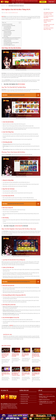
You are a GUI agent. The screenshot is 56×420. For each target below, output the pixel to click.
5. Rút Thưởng (6, 36)
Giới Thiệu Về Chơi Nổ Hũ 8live (7, 24)
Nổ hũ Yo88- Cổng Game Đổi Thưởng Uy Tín (26, 374)
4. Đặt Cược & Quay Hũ (7, 35)
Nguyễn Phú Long (15, 12)
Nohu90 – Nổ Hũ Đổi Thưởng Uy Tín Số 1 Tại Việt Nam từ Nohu (25, 0)
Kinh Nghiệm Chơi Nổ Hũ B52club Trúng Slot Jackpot (16, 374)
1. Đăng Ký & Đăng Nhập (7, 31)
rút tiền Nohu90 (18, 225)
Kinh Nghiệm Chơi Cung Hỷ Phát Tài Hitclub (36, 374)
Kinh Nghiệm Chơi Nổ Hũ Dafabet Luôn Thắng (48, 13)
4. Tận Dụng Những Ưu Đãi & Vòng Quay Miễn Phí (11, 42)
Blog (7, 5)
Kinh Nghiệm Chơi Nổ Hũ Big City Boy (48, 17)
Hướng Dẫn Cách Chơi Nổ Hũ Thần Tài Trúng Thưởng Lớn (36, 355)
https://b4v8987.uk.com (47, 394)
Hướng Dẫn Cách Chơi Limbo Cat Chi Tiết (6, 374)
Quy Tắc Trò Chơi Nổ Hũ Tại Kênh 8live (8, 25)
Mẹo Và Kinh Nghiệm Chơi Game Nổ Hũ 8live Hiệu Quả (11, 37)
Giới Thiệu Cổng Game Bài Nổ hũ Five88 (25, 355)
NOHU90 (11, 325)
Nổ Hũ (3, 16)
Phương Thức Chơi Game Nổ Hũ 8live (8, 30)
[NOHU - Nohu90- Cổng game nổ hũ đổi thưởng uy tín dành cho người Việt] (5, 2)
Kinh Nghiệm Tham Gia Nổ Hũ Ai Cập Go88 (49, 25)
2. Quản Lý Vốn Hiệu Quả (7, 40)
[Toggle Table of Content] (19, 23)
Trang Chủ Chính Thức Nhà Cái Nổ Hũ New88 (15, 355)
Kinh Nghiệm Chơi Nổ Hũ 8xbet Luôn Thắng (48, 29)
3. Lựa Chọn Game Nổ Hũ (7, 34)
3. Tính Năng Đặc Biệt (7, 29)
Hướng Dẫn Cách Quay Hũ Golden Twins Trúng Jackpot (5, 355)
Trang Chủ (3, 5)
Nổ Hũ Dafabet (21, 84)
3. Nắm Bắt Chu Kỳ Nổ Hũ (7, 41)
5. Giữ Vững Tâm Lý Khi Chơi (8, 43)
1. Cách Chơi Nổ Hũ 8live (7, 26)
